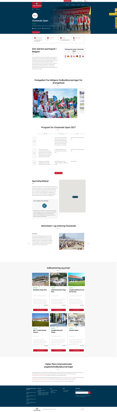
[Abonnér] (89, 393)
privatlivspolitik (87, 395)
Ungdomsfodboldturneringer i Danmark (31, 396)
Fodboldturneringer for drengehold (41, 391)
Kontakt (73, 0)
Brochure (78, 4)
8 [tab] (61, 286)
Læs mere (46, 305)
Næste (82, 112)
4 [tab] (57, 286)
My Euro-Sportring (68, 0)
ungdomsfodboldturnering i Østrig (67, 377)
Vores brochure (66, 390)
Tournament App (79, 0)
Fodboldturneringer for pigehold (43, 392)
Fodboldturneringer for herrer (43, 394)
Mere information (36, 32)
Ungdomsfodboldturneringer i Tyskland (31, 403)
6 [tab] (59, 286)
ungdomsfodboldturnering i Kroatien (39, 378)
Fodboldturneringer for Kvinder (43, 393)
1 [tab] (39, 286)
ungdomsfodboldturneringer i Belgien (39, 375)
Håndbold (73, 4)
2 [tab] (40, 286)
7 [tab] (60, 286)
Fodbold (67, 4)
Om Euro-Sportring (54, 390)
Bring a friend (53, 392)
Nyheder (83, 4)
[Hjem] (37, 5)
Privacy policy (66, 391)
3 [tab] (41, 286)
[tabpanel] (40, 279)
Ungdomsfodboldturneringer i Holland (31, 400)
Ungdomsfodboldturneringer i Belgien (31, 393)
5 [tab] (58, 286)
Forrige (82, 89)
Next (88, 243)
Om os (87, 4)
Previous (29, 243)
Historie (52, 391)
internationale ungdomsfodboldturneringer (47, 381)
